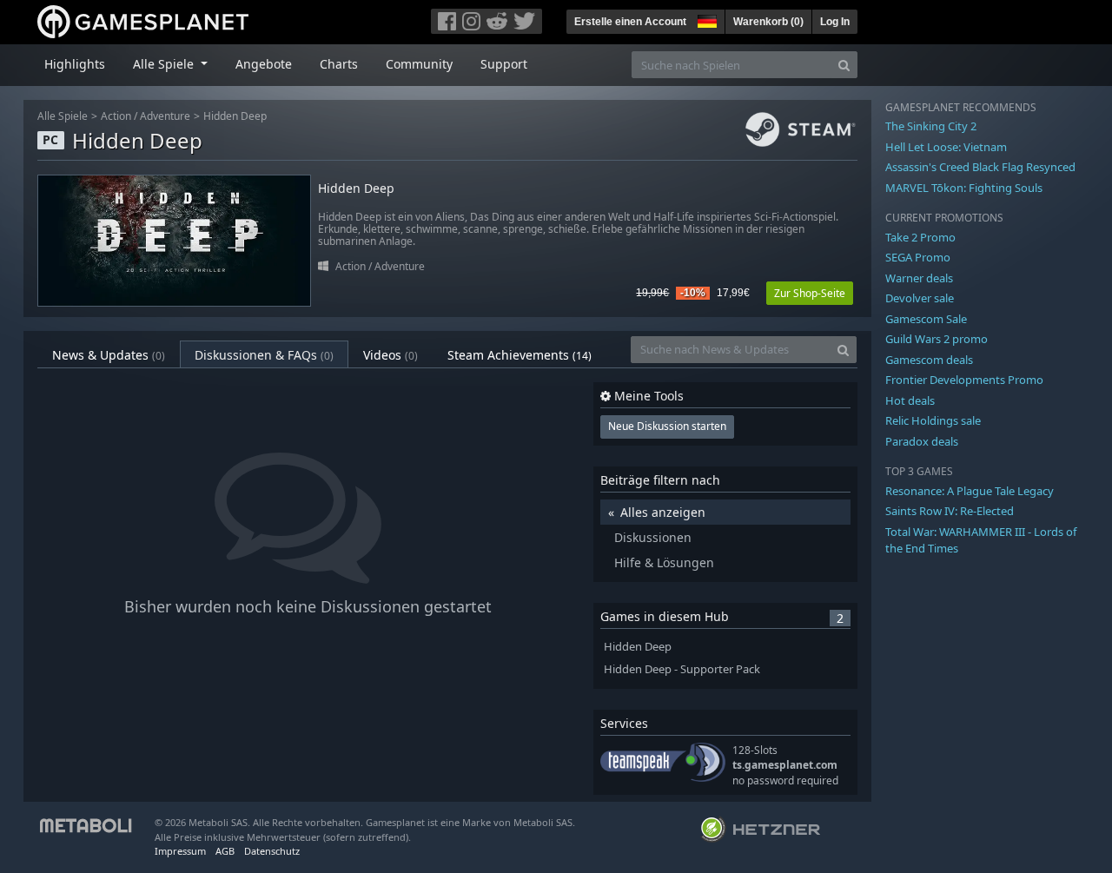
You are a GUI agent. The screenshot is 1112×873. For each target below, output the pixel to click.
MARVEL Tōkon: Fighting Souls (963, 187)
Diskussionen (653, 537)
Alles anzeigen (662, 512)
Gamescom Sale (926, 319)
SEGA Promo (917, 257)
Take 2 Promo (920, 237)
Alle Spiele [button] (165, 64)
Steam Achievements (519, 355)
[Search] (844, 64)
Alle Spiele (62, 115)
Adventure (165, 115)
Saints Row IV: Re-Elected (949, 511)
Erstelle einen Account (630, 22)
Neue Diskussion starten (667, 426)
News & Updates (108, 355)
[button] (705, 19)
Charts (339, 64)
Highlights (74, 64)
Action (116, 115)
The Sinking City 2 (930, 126)
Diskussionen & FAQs (264, 355)
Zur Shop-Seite (809, 293)
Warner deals (919, 278)
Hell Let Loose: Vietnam (946, 147)
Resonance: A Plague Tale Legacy (969, 491)
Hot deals (910, 400)
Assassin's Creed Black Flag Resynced (980, 167)
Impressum (180, 850)
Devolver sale (919, 298)
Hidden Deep (235, 115)
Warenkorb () (768, 22)
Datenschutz (272, 850)
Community (419, 64)
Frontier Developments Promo (964, 379)
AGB (225, 850)
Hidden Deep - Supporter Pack (682, 669)
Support (503, 64)
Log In (835, 22)
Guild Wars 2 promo (936, 339)
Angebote (263, 64)
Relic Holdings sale (933, 420)
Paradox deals (921, 441)
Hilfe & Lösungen (664, 562)
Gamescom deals (929, 359)
